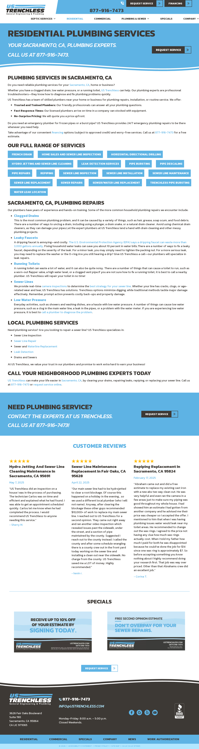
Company (110, 739)
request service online (47, 384)
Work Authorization (163, 739)
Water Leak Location (30, 192)
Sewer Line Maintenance (171, 173)
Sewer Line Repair (25, 341)
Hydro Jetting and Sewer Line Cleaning (41, 164)
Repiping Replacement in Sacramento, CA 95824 (157, 469)
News (132, 739)
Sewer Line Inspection (79, 173)
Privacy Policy (102, 746)
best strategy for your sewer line (110, 286)
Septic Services (41, 19)
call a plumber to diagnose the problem (67, 312)
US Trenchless (110, 90)
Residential (75, 19)
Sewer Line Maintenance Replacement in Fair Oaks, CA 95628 (99, 471)
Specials (166, 19)
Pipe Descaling (171, 164)
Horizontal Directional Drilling (136, 154)
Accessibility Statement (80, 746)
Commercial (102, 19)
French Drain (22, 154)
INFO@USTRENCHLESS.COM (81, 706)
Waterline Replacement (42, 346)
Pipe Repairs (21, 173)
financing (57, 132)
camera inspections (54, 286)
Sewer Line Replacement (32, 183)
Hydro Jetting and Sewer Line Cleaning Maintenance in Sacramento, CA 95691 (37, 471)
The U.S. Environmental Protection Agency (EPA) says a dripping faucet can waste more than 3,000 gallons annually (100, 244)
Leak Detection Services (100, 164)
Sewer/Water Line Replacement (116, 183)
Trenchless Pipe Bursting (169, 183)
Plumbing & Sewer (134, 19)
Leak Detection (23, 352)
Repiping (46, 173)
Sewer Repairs (72, 183)
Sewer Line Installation (124, 173)
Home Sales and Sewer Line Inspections (71, 154)
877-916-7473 (107, 10)
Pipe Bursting (139, 164)
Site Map (115, 746)
